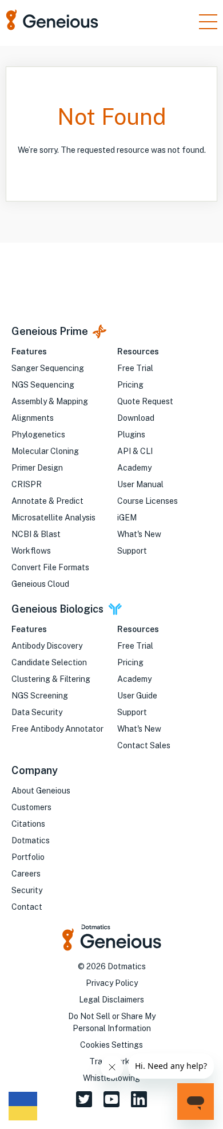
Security (26, 890)
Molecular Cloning (45, 451)
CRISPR (26, 484)
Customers (31, 807)
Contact (26, 906)
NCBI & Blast (36, 534)
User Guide (137, 695)
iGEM (127, 517)
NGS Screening (39, 695)
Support (132, 550)
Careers (26, 873)
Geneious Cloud (40, 584)
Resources (138, 351)
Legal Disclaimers (111, 999)
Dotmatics (30, 840)
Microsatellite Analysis (53, 517)
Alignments (32, 418)
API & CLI (135, 451)
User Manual (140, 484)
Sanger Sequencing (47, 368)
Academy (134, 467)
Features (29, 351)
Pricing (130, 384)
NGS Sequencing (42, 384)
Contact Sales (143, 745)
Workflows (31, 550)
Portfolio (28, 857)
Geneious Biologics (57, 609)
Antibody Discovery (46, 645)
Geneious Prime (49, 331)
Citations (28, 823)
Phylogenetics (38, 434)
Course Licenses (147, 501)
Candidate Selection (49, 662)
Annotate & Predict (47, 501)
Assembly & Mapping (49, 401)
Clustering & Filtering (50, 679)
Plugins (131, 434)
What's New (139, 534)
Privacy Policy (112, 983)
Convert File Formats (50, 567)
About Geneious (40, 790)
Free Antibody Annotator (57, 728)
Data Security (36, 712)
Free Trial (135, 368)
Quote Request (145, 401)
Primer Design (37, 467)
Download (135, 418)
